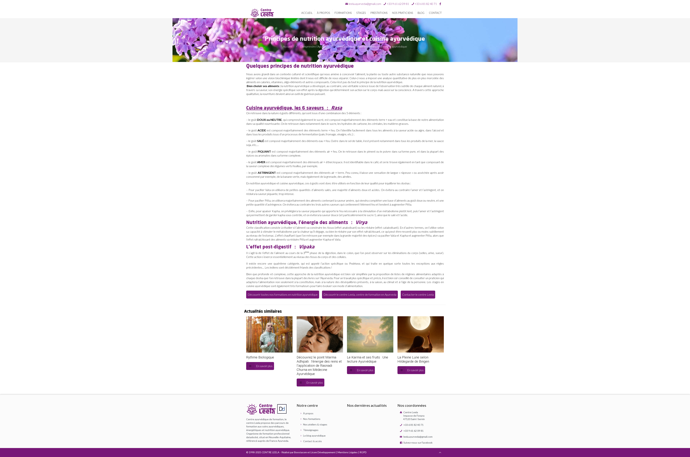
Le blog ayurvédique (314, 435)
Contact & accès (312, 441)
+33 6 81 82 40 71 (413, 424)
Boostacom (300, 452)
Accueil (287, 46)
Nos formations (311, 418)
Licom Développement (323, 452)
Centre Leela (414, 416)
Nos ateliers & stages (315, 424)
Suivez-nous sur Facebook (418, 442)
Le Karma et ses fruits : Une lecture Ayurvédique (367, 359)
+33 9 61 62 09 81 (413, 430)
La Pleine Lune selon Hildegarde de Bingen (413, 359)
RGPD (363, 452)
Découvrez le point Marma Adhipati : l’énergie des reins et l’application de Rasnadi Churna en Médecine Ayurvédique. (319, 365)
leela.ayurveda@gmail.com (365, 3)
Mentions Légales (348, 452)
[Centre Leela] (262, 12)
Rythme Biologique (260, 357)
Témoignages (310, 430)
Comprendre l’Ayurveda (314, 46)
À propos (308, 413)
